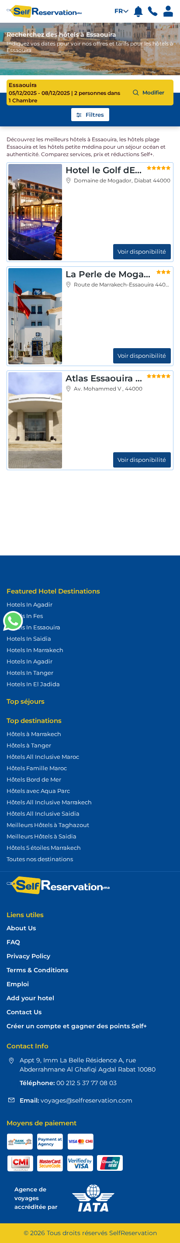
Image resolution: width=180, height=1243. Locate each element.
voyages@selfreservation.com (85, 1100)
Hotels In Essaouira (33, 627)
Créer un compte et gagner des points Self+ (77, 1026)
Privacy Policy (28, 956)
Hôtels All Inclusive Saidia (43, 813)
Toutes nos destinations (40, 858)
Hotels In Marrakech (35, 649)
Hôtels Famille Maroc (37, 768)
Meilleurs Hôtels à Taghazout (48, 824)
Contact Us (24, 1012)
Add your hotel (30, 998)
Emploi (18, 984)
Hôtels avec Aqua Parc (38, 790)
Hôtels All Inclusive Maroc (43, 756)
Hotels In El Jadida (33, 684)
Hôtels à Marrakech (34, 733)
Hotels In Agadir (29, 604)
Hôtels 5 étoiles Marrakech (44, 847)
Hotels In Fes (25, 615)
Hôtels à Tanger (29, 745)
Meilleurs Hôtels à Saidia (41, 836)
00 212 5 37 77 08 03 (86, 1083)
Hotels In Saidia (29, 638)
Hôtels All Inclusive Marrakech (49, 802)
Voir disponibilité (142, 251)
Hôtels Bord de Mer (34, 779)
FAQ (13, 942)
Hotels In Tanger (30, 672)
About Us (21, 928)
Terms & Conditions (37, 970)
